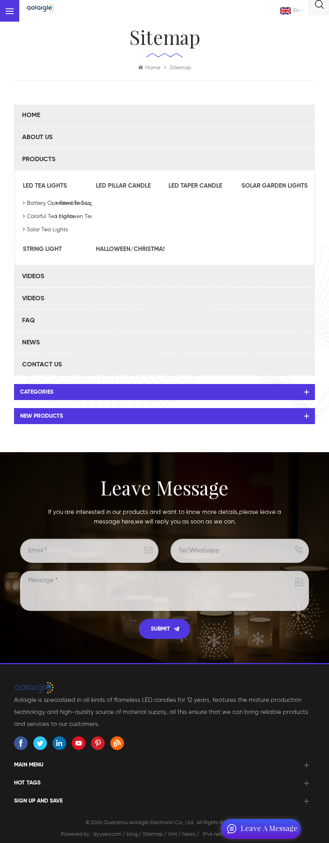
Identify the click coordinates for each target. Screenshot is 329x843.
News (31, 343)
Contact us (42, 365)
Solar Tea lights (47, 229)
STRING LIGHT (42, 249)
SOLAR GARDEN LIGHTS (274, 186)
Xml (172, 834)
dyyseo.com (108, 834)
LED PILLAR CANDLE (123, 186)
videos (33, 276)
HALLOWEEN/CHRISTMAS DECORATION (128, 249)
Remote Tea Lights (83, 203)
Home (152, 68)
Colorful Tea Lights (50, 216)
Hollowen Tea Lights (85, 216)
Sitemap (153, 834)
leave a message (269, 829)
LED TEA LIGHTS (45, 186)
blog (132, 834)
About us (37, 137)
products (38, 159)
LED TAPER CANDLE (195, 186)
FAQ (28, 320)
